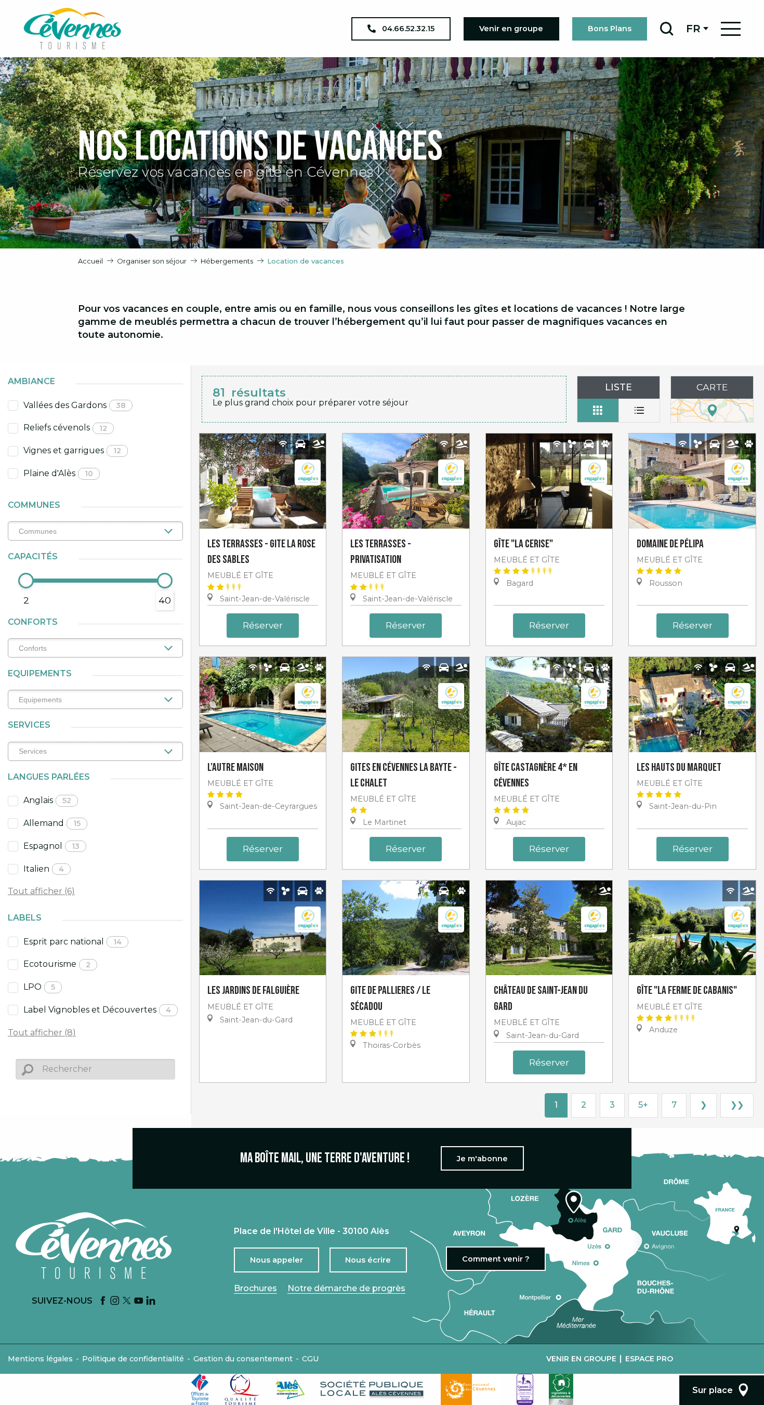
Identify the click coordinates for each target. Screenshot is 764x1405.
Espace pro (649, 1358)
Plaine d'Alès (58, 473)
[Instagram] (115, 1301)
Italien (43, 869)
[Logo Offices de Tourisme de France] (200, 1389)
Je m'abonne (482, 1158)
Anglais (47, 800)
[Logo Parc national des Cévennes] (471, 1389)
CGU (310, 1358)
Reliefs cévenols (65, 427)
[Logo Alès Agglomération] (290, 1389)
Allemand (52, 823)
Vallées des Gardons (74, 405)
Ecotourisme (56, 964)
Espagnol (51, 846)
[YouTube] (139, 1301)
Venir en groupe (581, 1358)
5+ (643, 1105)
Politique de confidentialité (133, 1358)
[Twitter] (127, 1301)
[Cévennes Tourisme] (72, 28)
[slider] (26, 580)
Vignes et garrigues (72, 450)
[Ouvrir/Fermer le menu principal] (731, 29)
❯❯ (737, 1105)
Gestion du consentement (243, 1358)
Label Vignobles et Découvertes (97, 1010)
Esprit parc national (72, 942)
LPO (39, 987)
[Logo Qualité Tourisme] (242, 1389)
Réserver (263, 625)
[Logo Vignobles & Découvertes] (561, 1389)
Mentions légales (40, 1358)
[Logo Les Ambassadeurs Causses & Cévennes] (525, 1389)
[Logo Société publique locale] (372, 1389)
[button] (666, 28)
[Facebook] (103, 1301)
